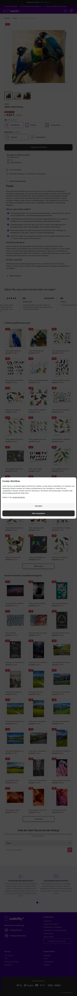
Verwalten (38, 506)
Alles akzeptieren (38, 513)
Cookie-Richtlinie (18, 497)
